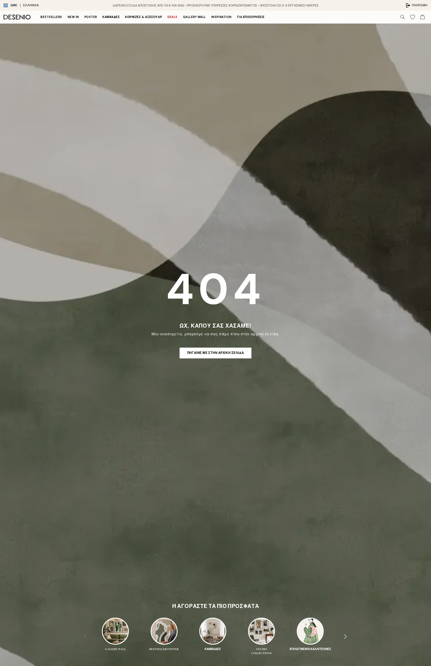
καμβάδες (111, 17)
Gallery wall (194, 17)
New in (73, 17)
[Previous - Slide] (85, 636)
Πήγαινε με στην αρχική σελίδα (215, 353)
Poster (90, 17)
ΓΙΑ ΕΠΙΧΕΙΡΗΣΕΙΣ (251, 17)
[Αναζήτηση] (403, 17)
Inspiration (221, 17)
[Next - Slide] (345, 636)
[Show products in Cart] (422, 17)
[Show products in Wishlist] (413, 17)
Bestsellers (51, 17)
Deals (172, 17)
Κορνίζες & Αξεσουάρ (143, 17)
